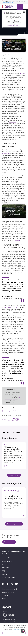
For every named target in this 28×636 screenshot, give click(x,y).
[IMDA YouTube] (16, 583)
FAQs (4, 571)
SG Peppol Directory (8, 307)
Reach (4, 599)
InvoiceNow (12, 122)
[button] (9, 419)
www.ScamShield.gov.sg (12, 25)
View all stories (13, 475)
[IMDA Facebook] (7, 583)
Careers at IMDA (7, 561)
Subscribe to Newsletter (10, 577)
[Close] (24, 12)
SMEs (14, 411)
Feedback (5, 567)
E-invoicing (7, 411)
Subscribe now (8, 542)
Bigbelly (4, 153)
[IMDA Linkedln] (3, 583)
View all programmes (13, 524)
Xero (16, 240)
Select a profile (20, 6)
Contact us (5, 564)
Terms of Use (6, 595)
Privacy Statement (8, 592)
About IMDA (6, 558)
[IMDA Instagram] (12, 583)
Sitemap (4, 574)
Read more (9, 466)
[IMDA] (7, 6)
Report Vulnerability (8, 589)
